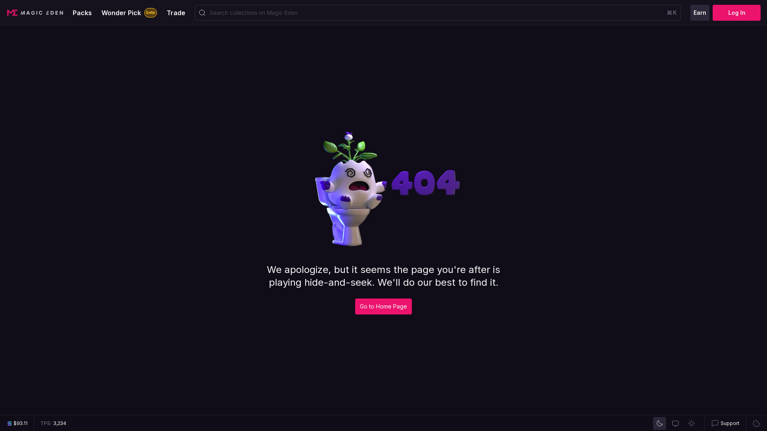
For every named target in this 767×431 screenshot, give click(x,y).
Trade (176, 13)
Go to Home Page (383, 306)
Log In (736, 12)
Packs (82, 13)
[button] (725, 423)
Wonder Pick (128, 13)
